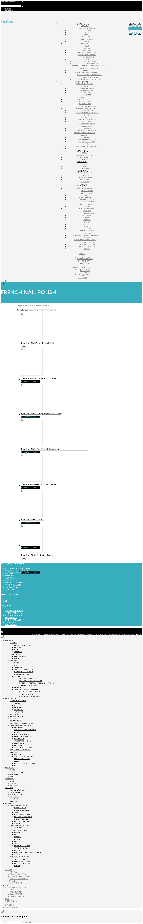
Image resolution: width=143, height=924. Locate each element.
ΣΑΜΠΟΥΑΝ (87, 50)
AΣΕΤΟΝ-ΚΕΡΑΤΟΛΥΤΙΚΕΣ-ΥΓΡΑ (84, 133)
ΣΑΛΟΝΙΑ (87, 222)
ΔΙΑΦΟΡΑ (85, 159)
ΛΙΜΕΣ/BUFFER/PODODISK (87, 139)
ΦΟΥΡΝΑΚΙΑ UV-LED (87, 110)
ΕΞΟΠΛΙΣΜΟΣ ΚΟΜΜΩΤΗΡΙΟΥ (85, 208)
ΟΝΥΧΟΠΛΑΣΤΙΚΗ (82, 81)
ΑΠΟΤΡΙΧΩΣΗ (81, 162)
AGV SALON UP (84, 274)
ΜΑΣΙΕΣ (86, 32)
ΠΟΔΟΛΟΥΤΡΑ (87, 126)
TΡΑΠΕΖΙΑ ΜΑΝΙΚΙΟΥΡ (87, 242)
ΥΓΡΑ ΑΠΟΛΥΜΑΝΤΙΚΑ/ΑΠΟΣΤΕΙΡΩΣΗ (89, 75)
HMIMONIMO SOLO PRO (84, 84)
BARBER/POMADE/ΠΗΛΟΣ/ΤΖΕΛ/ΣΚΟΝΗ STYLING (89, 66)
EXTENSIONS (81, 151)
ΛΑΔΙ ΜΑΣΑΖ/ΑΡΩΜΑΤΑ (84, 173)
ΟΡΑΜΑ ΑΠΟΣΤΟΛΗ (84, 257)
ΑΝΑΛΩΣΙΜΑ (85, 135)
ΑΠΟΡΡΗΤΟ (10, 622)
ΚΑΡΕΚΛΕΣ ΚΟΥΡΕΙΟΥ (87, 213)
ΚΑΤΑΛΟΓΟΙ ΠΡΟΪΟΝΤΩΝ (81, 267)
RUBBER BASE (85, 97)
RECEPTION (87, 224)
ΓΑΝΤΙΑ (87, 148)
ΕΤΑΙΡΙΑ (81, 254)
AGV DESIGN (84, 272)
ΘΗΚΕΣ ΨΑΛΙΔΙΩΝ (87, 39)
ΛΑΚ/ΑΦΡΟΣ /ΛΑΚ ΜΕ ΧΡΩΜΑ (87, 52)
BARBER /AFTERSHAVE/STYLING (89, 64)
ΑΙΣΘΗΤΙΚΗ (82, 171)
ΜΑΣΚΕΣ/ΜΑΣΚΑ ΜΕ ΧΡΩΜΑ (87, 55)
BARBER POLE (87, 215)
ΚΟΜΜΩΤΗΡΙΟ (82, 24)
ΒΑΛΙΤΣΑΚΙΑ (87, 128)
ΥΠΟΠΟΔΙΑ (86, 220)
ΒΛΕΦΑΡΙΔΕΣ (85, 182)
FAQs (83, 266)
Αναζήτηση (26, 922)
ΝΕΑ (82, 276)
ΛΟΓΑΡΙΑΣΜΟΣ (9, 10)
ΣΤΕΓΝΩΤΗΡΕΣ (87, 122)
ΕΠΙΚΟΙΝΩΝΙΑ (82, 278)
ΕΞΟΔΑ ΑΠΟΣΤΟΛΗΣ (14, 615)
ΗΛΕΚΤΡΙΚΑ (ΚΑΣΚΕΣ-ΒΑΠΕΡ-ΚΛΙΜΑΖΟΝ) (87, 235)
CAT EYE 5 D (87, 95)
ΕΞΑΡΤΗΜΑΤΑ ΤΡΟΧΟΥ (87, 117)
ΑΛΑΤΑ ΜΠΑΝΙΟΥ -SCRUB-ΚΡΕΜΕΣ (84, 106)
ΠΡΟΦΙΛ (84, 255)
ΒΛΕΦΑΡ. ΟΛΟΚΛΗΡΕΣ (85, 177)
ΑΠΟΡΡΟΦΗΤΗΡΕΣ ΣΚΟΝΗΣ (87, 130)
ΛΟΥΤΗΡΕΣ (87, 211)
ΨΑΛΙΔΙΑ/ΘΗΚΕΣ (85, 37)
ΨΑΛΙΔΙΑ (87, 41)
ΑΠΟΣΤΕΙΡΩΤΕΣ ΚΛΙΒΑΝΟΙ (87, 124)
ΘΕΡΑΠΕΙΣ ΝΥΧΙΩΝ (85, 104)
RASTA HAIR (84, 157)
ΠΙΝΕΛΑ (87, 144)
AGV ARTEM (84, 269)
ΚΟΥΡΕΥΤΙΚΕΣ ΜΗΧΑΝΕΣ (87, 28)
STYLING (87, 59)
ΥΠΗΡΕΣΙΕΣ (82, 262)
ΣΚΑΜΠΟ (87, 195)
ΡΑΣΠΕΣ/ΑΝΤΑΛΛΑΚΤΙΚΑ (87, 142)
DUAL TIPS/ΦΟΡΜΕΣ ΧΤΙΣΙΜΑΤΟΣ (87, 146)
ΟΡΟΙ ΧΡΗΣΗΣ (11, 618)
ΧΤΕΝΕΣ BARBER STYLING (89, 68)
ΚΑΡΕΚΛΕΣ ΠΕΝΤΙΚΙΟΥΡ (87, 246)
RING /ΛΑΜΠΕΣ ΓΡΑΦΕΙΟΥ (87, 244)
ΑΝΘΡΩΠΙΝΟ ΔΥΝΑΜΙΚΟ (85, 259)
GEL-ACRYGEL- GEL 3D (85, 99)
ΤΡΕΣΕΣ (84, 153)
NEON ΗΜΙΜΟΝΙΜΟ (87, 90)
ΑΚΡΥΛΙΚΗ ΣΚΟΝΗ (85, 101)
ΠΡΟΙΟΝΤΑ (84, 43)
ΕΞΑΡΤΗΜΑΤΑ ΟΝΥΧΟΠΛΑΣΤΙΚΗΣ (85, 108)
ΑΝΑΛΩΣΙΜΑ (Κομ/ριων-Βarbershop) (87, 72)
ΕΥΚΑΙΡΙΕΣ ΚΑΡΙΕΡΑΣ (84, 260)
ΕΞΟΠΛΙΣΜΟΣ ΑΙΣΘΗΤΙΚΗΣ (84, 188)
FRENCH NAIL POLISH (87, 88)
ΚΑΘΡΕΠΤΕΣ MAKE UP (87, 204)
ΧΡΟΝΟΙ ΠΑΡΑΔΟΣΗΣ (14, 620)
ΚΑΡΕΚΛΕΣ (87, 217)
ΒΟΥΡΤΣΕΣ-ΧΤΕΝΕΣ (89, 61)
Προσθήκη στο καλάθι (30, 572)
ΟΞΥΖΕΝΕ (87, 48)
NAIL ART (87, 137)
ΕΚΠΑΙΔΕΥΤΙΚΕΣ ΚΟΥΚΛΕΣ (89, 77)
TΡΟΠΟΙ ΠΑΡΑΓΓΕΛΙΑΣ (15, 613)
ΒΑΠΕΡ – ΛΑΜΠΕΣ (87, 191)
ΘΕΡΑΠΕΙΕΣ (87, 70)
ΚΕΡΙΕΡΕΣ (85, 166)
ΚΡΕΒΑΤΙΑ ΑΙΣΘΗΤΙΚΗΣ (87, 193)
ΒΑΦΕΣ (87, 46)
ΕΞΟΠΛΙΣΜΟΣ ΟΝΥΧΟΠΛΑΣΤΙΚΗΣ (85, 240)
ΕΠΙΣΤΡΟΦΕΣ (11, 625)
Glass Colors (87, 93)
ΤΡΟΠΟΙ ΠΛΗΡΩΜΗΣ (14, 610)
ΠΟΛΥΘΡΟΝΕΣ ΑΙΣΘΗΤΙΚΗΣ (87, 200)
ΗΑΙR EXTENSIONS (13, 582)
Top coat (87, 86)
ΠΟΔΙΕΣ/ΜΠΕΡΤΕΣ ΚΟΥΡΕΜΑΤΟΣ (89, 79)
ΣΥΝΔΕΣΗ (8, 8)
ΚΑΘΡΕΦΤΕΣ (87, 233)
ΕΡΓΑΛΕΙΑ (87, 115)
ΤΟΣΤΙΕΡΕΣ (87, 35)
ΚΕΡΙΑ (85, 164)
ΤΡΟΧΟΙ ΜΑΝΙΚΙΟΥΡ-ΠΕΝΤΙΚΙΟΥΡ (87, 113)
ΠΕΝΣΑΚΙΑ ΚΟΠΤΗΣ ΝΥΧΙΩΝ (87, 119)
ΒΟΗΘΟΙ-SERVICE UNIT (87, 197)
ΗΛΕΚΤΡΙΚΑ (84, 26)
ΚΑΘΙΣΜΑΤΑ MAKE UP (87, 202)
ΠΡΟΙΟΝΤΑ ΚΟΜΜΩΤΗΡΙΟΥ (16, 571)
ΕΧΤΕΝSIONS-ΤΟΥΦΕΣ (84, 155)
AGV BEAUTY (85, 271)
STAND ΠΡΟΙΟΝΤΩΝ (87, 231)
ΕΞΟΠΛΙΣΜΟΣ (81, 186)
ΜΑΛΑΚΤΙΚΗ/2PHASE (87, 57)
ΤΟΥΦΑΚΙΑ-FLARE (85, 175)
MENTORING (84, 264)
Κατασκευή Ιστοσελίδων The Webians (132, 634)
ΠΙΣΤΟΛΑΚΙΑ (87, 30)
